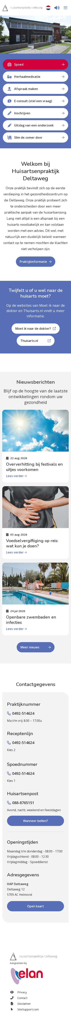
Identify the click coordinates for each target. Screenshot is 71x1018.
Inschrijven (22, 113)
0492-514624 (23, 713)
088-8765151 (23, 802)
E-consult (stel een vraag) (33, 101)
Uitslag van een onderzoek (34, 125)
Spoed (18, 64)
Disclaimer (24, 1003)
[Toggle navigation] (64, 8)
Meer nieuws (29, 647)
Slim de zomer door (28, 137)
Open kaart (35, 906)
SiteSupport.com (28, 1009)
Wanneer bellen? (35, 821)
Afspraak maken (26, 89)
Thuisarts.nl (29, 341)
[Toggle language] (48, 8)
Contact (22, 998)
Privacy (22, 992)
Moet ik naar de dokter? (33, 328)
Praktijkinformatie (33, 262)
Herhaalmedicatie (27, 77)
